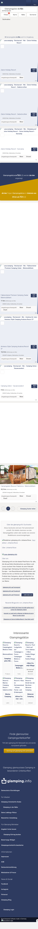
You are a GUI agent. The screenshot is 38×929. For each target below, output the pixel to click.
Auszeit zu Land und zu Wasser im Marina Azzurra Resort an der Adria (19, 614)
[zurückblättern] (5, 53)
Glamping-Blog (6, 900)
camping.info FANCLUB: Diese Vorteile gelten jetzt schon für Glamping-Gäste (18, 608)
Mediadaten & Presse (8, 872)
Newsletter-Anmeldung (9, 818)
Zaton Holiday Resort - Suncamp (12, 149)
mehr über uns (28, 595)
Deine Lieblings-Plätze (9, 812)
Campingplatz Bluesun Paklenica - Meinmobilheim (18, 486)
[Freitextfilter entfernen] (29, 3)
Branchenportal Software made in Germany (13, 920)
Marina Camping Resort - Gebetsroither (8, 695)
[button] (3, 508)
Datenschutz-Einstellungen (10, 790)
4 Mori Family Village (30, 664)
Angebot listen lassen (8, 829)
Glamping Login (8, 910)
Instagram (4, 889)
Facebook (4, 884)
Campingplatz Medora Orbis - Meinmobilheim (7, 660)
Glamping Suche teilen (27, 509)
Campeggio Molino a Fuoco (19, 667)
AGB (2, 862)
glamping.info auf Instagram (11, 587)
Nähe (23, 15)
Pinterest (4, 894)
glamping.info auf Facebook (11, 591)
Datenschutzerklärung (8, 867)
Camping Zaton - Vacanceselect (12, 386)
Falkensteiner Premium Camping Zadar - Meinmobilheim (15, 296)
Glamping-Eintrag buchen (12, 834)
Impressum (5, 857)
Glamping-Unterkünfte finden (11, 802)
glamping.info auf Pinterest (11, 595)
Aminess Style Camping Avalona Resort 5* (15, 348)
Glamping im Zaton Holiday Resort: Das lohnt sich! (19, 619)
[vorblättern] (33, 53)
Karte (15, 15)
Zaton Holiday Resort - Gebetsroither (14, 114)
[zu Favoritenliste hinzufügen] (2, 42)
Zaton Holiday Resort (8, 70)
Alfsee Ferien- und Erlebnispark (19, 698)
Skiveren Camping (30, 695)
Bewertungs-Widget (8, 840)
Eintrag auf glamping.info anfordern (19, 751)
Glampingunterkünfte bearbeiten (12, 845)
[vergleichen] (2, 46)
